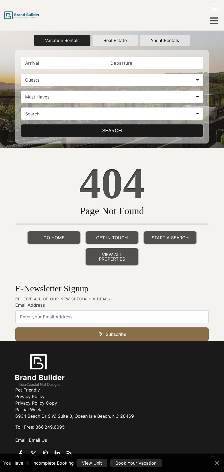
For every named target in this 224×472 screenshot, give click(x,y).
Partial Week (28, 409)
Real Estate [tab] (115, 40)
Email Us (38, 440)
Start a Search (170, 237)
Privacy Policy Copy (36, 403)
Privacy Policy (30, 396)
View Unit (92, 463)
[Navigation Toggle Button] (214, 20)
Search (112, 130)
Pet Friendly (27, 390)
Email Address (30, 305)
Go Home (53, 237)
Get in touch (112, 237)
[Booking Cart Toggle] (214, 9)
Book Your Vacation (136, 463)
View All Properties (112, 257)
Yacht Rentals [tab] (165, 40)
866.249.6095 (50, 427)
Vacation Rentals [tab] (62, 40)
